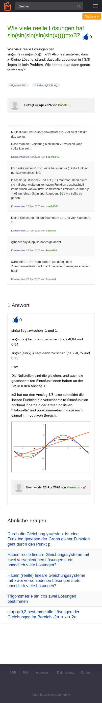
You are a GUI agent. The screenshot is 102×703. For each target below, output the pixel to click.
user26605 (52, 206)
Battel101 (64, 105)
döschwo (51, 230)
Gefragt (29, 105)
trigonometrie (18, 85)
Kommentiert (18, 156)
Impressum (42, 672)
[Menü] (96, 6)
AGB (13, 672)
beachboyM (52, 156)
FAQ (25, 672)
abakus (71, 487)
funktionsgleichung (46, 85)
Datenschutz (65, 672)
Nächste (92, 16)
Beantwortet (34, 487)
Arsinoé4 (51, 279)
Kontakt (86, 672)
